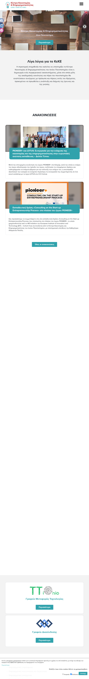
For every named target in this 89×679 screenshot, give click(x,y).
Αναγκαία (66, 674)
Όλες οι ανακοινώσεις (44, 244)
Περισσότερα (44, 42)
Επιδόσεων (75, 674)
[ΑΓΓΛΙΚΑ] (85, 12)
